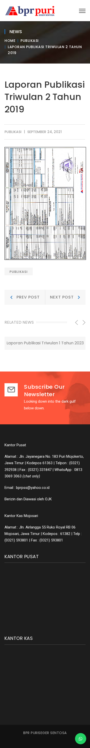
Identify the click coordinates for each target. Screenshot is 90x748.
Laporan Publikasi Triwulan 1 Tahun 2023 (45, 343)
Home (9, 40)
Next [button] (84, 322)
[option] (45, 343)
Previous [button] (76, 322)
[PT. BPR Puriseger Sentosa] (32, 10)
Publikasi (29, 40)
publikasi (19, 271)
